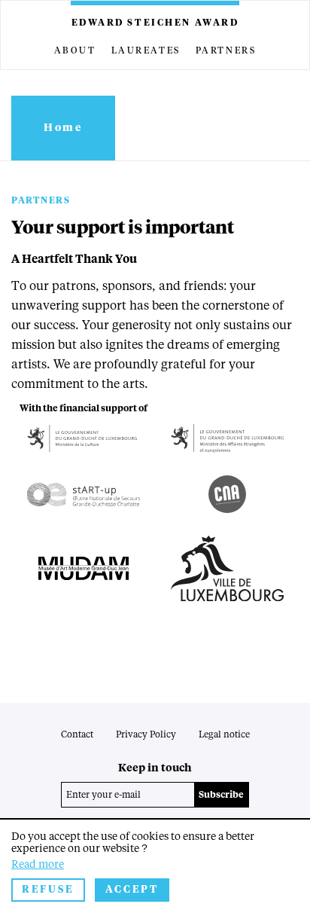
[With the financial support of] (83, 439)
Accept (132, 890)
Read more (37, 865)
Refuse (48, 890)
